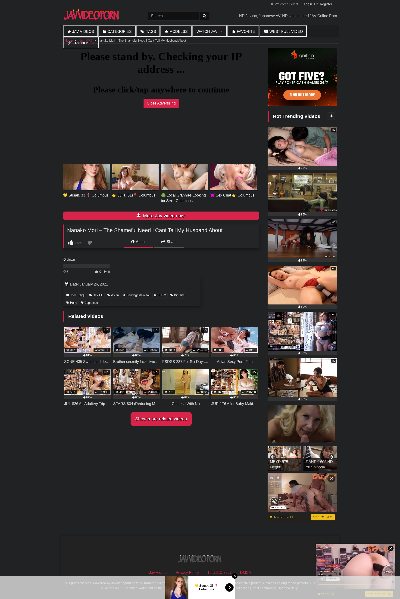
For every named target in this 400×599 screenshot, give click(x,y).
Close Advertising (161, 103)
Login (308, 4)
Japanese (91, 302)
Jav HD (98, 295)
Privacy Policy (187, 572)
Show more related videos (161, 418)
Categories (119, 32)
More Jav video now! (164, 215)
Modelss (178, 32)
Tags (151, 32)
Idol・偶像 (78, 295)
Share (171, 242)
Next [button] (331, 457)
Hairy (73, 302)
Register (326, 4)
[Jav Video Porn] (92, 16)
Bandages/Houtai (138, 295)
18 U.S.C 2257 (219, 572)
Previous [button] (273, 457)
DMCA (245, 572)
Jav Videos (83, 32)
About (140, 242)
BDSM (161, 295)
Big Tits (179, 295)
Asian (115, 295)
